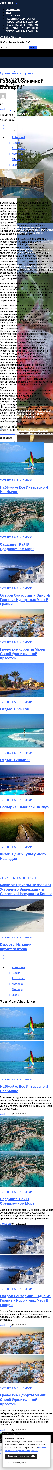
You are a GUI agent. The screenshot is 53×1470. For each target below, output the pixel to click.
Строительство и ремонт (28, 99)
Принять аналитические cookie (21, 1456)
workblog (5, 109)
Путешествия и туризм (26, 84)
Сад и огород (20, 114)
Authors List (13, 9)
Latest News (13, 15)
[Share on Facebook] (29, 955)
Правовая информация (22, 24)
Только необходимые (16, 1463)
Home (8, 12)
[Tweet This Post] (29, 958)
